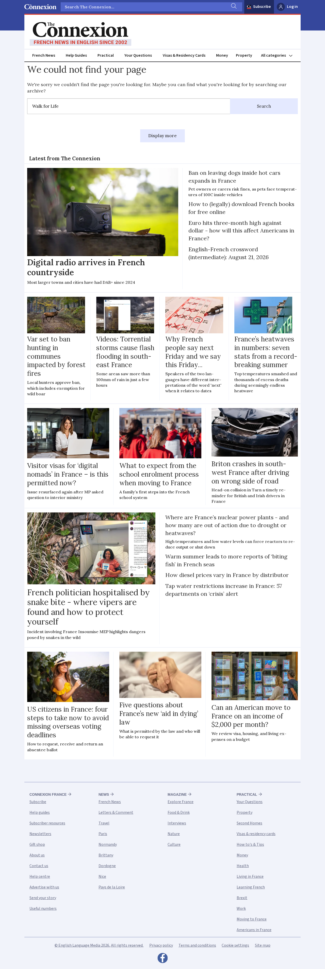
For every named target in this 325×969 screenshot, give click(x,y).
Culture (174, 844)
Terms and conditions (197, 945)
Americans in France (254, 930)
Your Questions (138, 55)
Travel (104, 823)
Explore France (180, 802)
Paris (103, 834)
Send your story (42, 898)
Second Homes (249, 823)
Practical (106, 55)
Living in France (250, 876)
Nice (102, 876)
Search (264, 106)
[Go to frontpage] (80, 34)
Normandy (108, 844)
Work (241, 908)
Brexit (242, 898)
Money (222, 55)
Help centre (39, 876)
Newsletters (40, 834)
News (104, 794)
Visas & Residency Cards (184, 55)
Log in (292, 6)
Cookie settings (235, 945)
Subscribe (262, 6)
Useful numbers (43, 908)
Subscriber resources (47, 823)
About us (37, 855)
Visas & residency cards (256, 834)
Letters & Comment (116, 812)
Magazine (177, 794)
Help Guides (76, 55)
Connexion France (48, 794)
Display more (162, 135)
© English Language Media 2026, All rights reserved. (99, 945)
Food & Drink (179, 812)
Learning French (251, 887)
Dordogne (107, 866)
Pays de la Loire (112, 887)
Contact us (38, 866)
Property (244, 55)
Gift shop (37, 844)
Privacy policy (161, 945)
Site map (262, 945)
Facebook (162, 959)
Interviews (177, 823)
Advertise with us (44, 887)
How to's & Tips (250, 844)
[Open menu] (279, 55)
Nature (174, 834)
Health (243, 866)
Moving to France (252, 919)
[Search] (233, 6)
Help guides (39, 812)
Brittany (106, 855)
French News (43, 55)
